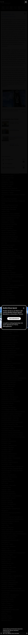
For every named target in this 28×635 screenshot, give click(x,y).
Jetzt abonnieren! (14, 318)
